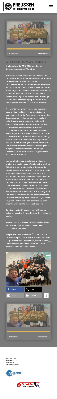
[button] (15, 289)
